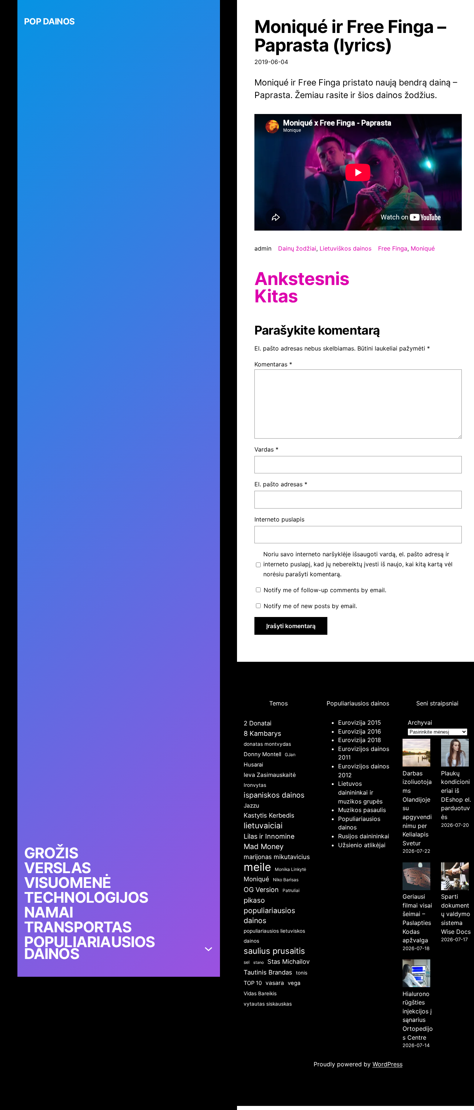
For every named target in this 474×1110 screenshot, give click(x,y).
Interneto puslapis (279, 519)
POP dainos (49, 21)
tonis (301, 973)
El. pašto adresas (280, 484)
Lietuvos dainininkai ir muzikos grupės (360, 792)
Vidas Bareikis (260, 993)
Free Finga (392, 248)
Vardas (266, 449)
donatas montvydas (267, 744)
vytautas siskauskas (268, 1004)
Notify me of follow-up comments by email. (325, 590)
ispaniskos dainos (274, 795)
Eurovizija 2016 (359, 731)
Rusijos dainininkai (363, 836)
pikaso (254, 900)
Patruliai (291, 890)
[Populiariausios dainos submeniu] (208, 947)
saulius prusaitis (274, 951)
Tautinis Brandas (268, 972)
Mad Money (264, 846)
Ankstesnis (301, 278)
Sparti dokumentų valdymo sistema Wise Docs (456, 914)
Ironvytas (255, 785)
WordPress (388, 1064)
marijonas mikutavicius (277, 857)
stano (258, 962)
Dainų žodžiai (297, 248)
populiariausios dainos (269, 915)
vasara (275, 982)
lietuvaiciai (263, 825)
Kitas (276, 296)
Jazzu (251, 805)
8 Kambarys (262, 733)
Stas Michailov (288, 961)
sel (247, 962)
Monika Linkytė (290, 869)
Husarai (253, 764)
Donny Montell (262, 754)
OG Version (261, 889)
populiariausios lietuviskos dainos (274, 936)
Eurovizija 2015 (359, 722)
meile (257, 867)
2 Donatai (257, 723)
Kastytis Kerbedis (269, 815)
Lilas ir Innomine (269, 836)
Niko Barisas (285, 879)
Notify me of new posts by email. (310, 606)
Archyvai (420, 722)
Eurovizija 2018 (359, 740)
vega (294, 983)
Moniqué (423, 248)
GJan (290, 754)
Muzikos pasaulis (362, 810)
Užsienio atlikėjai (361, 845)
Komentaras (273, 364)
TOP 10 (253, 983)
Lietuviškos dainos (345, 248)
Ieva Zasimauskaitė (270, 774)
